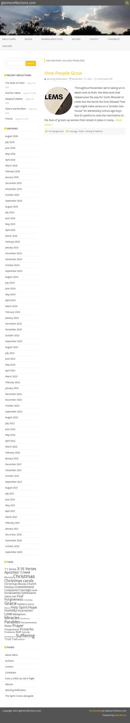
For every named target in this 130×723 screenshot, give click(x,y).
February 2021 (12, 522)
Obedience (25, 618)
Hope (32, 607)
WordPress (120, 715)
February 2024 (12, 311)
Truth (15, 639)
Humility (10, 610)
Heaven (30, 604)
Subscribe (7, 46)
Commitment (24, 587)
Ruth (81, 131)
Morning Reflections (52, 39)
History (7, 608)
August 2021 (11, 487)
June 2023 (10, 358)
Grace (10, 603)
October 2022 (12, 405)
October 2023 (12, 335)
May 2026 (10, 153)
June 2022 (10, 429)
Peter (8, 626)
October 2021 (12, 475)
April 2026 (10, 159)
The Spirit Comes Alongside (19, 695)
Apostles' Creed (17, 572)
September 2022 (13, 411)
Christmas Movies (15, 584)
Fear (20, 596)
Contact (94, 39)
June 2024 (10, 288)
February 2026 (12, 171)
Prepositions (11, 629)
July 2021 (9, 493)
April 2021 (10, 511)
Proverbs (27, 629)
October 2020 (12, 546)
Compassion (11, 590)
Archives (76, 39)
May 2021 (10, 505)
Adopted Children (14, 98)
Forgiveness (13, 599)
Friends (9, 118)
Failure (7, 596)
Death (34, 590)
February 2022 (12, 452)
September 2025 (13, 200)
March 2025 (11, 235)
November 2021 (13, 470)
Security (26, 632)
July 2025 (9, 212)
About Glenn (9, 39)
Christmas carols (18, 580)
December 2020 (13, 534)
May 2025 (10, 224)
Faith (14, 596)
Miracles (12, 617)
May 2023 (10, 364)
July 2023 (9, 353)
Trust (7, 639)
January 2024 (12, 317)
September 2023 (13, 341)
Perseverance (29, 622)
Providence (9, 632)
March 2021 (11, 516)
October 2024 (12, 265)
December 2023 (13, 323)
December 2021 (13, 464)
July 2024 (9, 282)
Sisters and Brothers (15, 108)
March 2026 (11, 165)
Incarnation (25, 610)
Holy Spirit (19, 607)
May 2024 (10, 294)
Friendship (28, 600)
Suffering (25, 636)
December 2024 (13, 253)
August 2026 (11, 136)
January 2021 (12, 528)
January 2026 (12, 177)
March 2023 (11, 376)
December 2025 (13, 183)
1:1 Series (10, 569)
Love (8, 613)
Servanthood (9, 637)
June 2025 (10, 218)
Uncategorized (56, 131)
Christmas (24, 576)
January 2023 (12, 388)
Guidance (22, 604)
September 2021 (13, 481)
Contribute (114, 39)
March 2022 (11, 446)
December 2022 (13, 394)
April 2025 (10, 229)
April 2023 (10, 370)
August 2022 (11, 417)
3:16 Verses (26, 568)
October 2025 (12, 194)
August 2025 (11, 206)
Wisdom (21, 639)
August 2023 (11, 347)
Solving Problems (94, 131)
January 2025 (12, 247)
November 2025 (13, 188)
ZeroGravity (95, 710)
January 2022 (12, 458)
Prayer (18, 625)
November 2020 (13, 540)
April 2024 (10, 300)
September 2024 (13, 270)
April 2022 (10, 440)
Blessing (8, 577)
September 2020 (13, 552)
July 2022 (9, 423)
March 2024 (11, 306)
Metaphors (19, 614)
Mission (28, 39)
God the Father (13, 92)
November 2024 (13, 259)
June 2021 (10, 499)
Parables (12, 621)
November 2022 (13, 399)
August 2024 (11, 276)
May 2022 (10, 434)
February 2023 (12, 382)
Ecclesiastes (12, 593)
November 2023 (13, 329)
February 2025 (12, 241)
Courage (73, 131)
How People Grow (63, 73)
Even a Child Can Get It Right (19, 678)
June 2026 (10, 147)
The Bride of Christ (15, 82)
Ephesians (28, 593)
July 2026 (9, 142)
